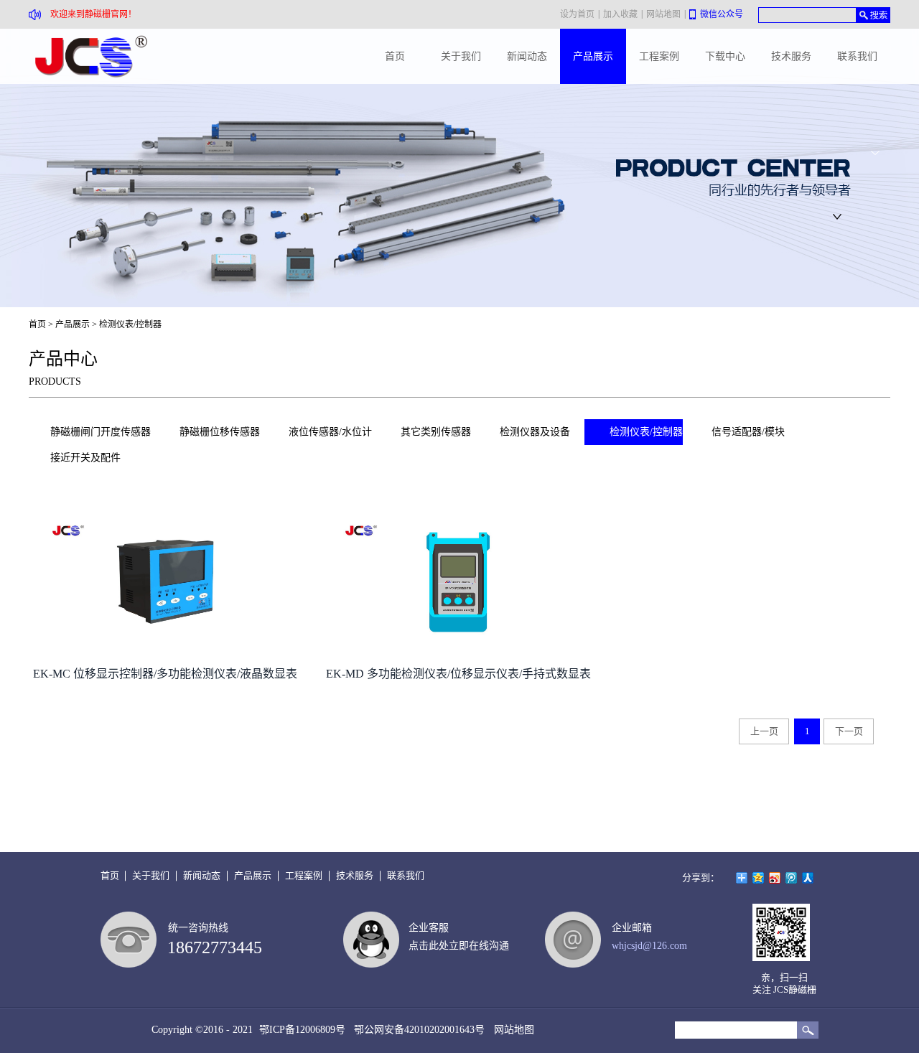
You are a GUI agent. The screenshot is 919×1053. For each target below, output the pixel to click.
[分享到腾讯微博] (791, 878)
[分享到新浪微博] (775, 878)
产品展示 (72, 324)
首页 (395, 56)
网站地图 (511, 1029)
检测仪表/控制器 (130, 324)
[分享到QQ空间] (758, 878)
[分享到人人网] (808, 878)
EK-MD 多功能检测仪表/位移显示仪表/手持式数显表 (458, 674)
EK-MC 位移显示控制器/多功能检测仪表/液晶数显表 (165, 674)
